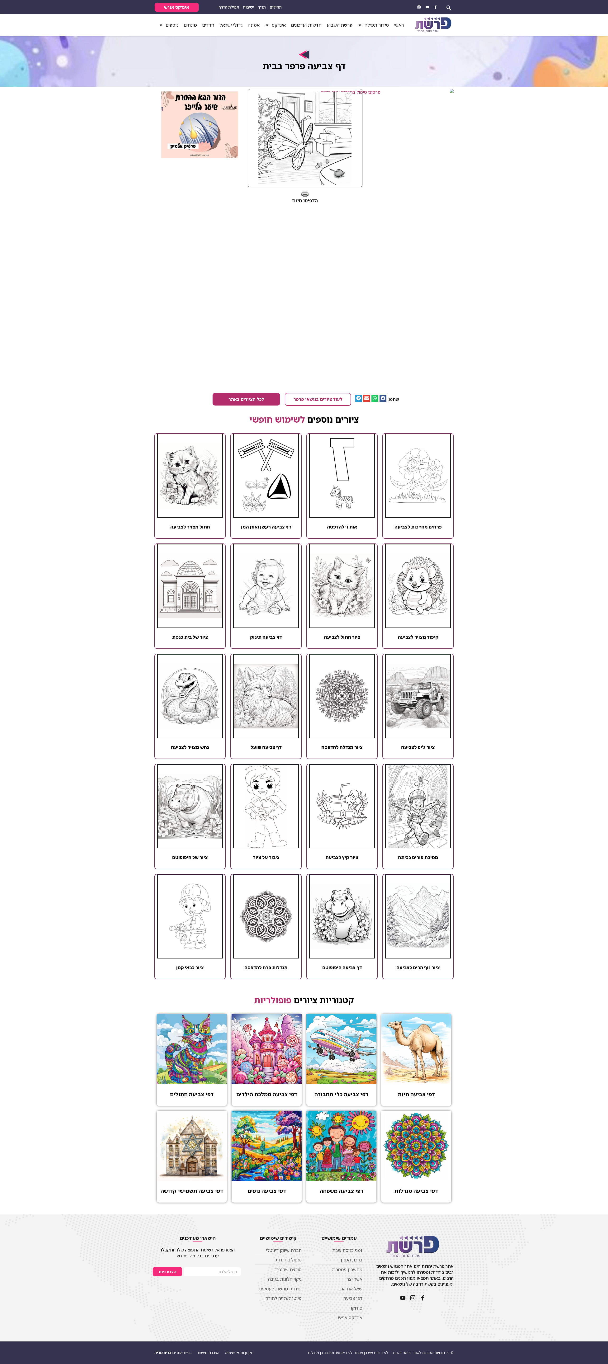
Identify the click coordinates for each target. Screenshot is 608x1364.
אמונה (254, 25)
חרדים (208, 25)
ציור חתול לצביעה (342, 637)
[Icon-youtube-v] (427, 7)
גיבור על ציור (266, 857)
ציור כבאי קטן (190, 967)
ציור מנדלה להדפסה (342, 747)
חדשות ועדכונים (306, 25)
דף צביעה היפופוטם (342, 967)
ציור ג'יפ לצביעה (418, 747)
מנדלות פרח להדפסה (266, 967)
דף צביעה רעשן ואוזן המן (266, 527)
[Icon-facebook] (435, 7)
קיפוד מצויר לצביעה (418, 637)
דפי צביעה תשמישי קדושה (192, 1190)
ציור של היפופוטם (190, 857)
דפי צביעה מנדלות (416, 1190)
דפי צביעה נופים (266, 1190)
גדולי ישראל (230, 25)
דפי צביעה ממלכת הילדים (266, 1094)
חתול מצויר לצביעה (190, 527)
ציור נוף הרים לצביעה (418, 967)
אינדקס (279, 25)
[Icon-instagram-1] (419, 7)
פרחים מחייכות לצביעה (418, 527)
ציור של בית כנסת (190, 637)
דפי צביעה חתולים (192, 1094)
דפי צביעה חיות (416, 1094)
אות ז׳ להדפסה (342, 527)
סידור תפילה (377, 25)
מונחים (190, 25)
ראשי (399, 25)
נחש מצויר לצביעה (190, 747)
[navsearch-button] (449, 7)
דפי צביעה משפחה (341, 1190)
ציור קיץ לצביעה (342, 857)
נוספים (172, 25)
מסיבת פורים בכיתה (418, 857)
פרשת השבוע (339, 25)
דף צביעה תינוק (266, 637)
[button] (383, 398)
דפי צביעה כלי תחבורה (341, 1094)
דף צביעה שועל (266, 747)
